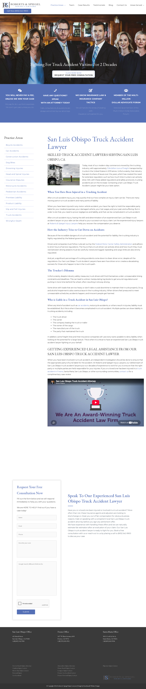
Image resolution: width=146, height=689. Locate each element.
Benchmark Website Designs (91, 686)
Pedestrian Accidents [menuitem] (16, 192)
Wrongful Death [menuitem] (14, 221)
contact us (123, 372)
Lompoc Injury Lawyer (65, 671)
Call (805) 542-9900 (18, 641)
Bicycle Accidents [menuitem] (14, 145)
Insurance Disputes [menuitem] (15, 180)
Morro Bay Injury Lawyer (20, 671)
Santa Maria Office (110, 631)
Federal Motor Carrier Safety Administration (113, 244)
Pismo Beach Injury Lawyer (66, 668)
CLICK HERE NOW (74, 74)
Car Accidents (16, 675)
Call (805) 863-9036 (109, 641)
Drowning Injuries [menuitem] (14, 168)
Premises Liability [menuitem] (14, 198)
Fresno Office (63, 631)
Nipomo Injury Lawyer (110, 666)
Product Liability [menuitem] (14, 203)
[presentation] (33, 604)
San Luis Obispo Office (22, 631)
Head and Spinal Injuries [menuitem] (17, 174)
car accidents (83, 305)
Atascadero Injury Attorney (66, 666)
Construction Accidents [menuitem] (17, 157)
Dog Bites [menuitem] (10, 163)
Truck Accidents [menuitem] (13, 215)
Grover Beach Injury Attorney (21, 666)
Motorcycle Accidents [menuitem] (16, 186)
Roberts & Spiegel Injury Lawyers (64, 224)
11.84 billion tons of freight (118, 168)
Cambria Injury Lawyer (19, 668)
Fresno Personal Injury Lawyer (67, 675)
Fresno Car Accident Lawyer (67, 673)
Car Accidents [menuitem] (12, 151)
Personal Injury (17, 673)
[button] (17, 11)
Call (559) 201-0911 (64, 641)
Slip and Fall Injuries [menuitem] (15, 209)
